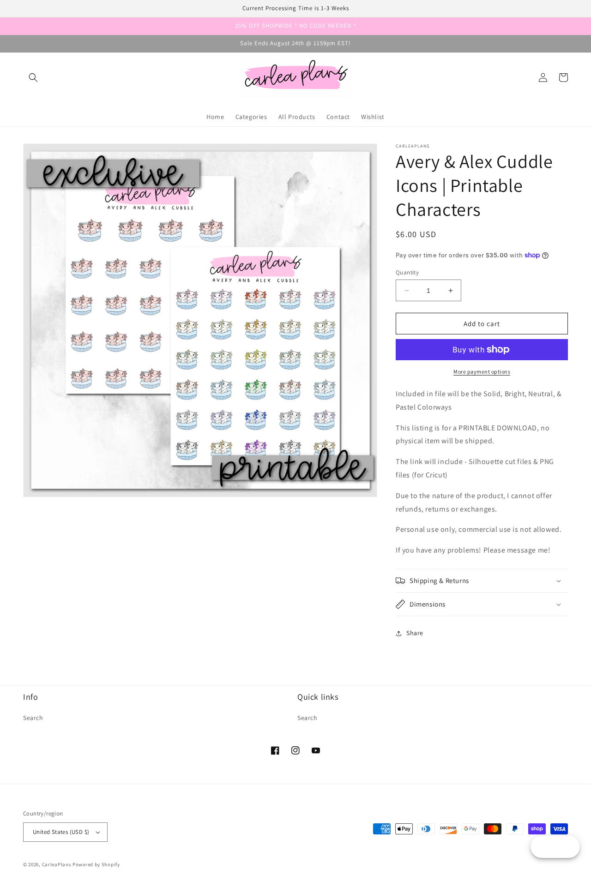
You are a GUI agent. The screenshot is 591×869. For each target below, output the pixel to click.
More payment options (481, 371)
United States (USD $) (61, 832)
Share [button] (414, 633)
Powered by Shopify (96, 864)
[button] (33, 77)
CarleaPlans (57, 864)
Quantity (407, 272)
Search (33, 718)
